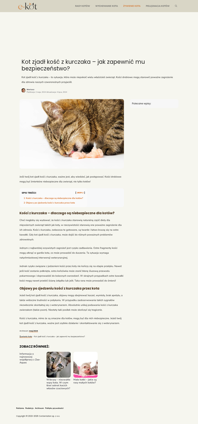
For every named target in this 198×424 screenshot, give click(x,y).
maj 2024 (33, 331)
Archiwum (39, 408)
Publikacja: (36, 92)
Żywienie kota (131, 6)
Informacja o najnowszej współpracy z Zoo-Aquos (30, 358)
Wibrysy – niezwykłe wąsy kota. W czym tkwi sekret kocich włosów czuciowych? (58, 384)
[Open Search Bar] (176, 6)
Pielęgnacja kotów (158, 6)
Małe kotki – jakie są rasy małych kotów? (85, 381)
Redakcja (29, 408)
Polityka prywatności (54, 408)
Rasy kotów (82, 6)
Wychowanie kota (106, 6)
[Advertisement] (99, 32)
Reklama (20, 408)
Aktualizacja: (56, 92)
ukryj (80, 192)
